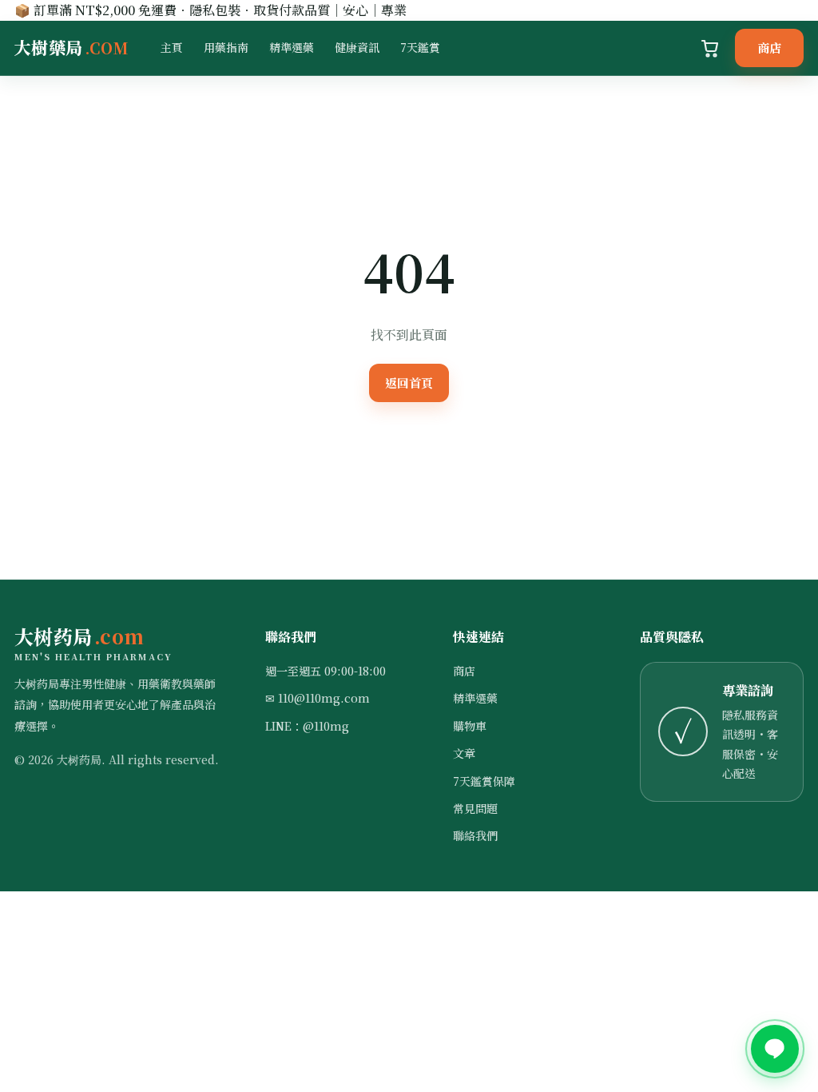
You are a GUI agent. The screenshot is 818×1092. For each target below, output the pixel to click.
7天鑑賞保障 (484, 781)
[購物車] (710, 48)
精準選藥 (291, 47)
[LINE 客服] (775, 1049)
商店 (769, 47)
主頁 (172, 47)
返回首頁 (409, 382)
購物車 (469, 726)
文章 (464, 753)
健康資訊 (357, 47)
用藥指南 (226, 47)
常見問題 (475, 808)
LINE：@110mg (307, 726)
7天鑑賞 (420, 47)
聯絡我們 (475, 835)
